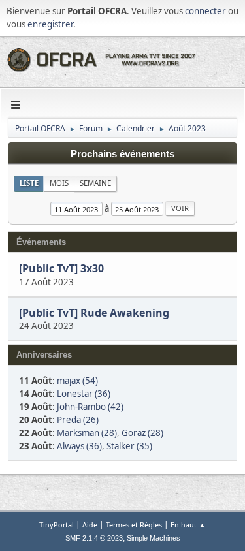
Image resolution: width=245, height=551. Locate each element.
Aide (89, 524)
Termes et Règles (134, 524)
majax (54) (77, 380)
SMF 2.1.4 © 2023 (94, 538)
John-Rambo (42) (90, 407)
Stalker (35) (129, 446)
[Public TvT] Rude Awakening (95, 313)
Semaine (95, 183)
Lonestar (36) (83, 394)
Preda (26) (78, 420)
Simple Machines (153, 538)
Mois (59, 183)
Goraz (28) (142, 433)
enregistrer (50, 24)
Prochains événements (122, 154)
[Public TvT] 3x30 (61, 269)
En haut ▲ (188, 524)
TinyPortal (56, 524)
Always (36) (79, 446)
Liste (29, 183)
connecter (205, 11)
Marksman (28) (87, 433)
